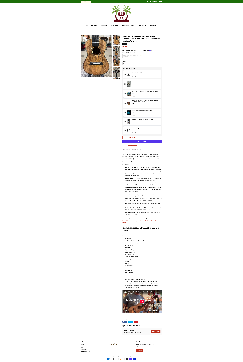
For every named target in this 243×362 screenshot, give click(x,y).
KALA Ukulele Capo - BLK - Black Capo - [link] (140, 128)
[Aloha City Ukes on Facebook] (109, 344)
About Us (133, 25)
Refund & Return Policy (85, 351)
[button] (116, 40)
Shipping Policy (84, 349)
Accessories (125, 25)
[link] (129, 74)
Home (87, 25)
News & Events (143, 25)
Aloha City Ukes (121, 356)
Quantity (124, 61)
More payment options (132, 145)
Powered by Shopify (129, 356)
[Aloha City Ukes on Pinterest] (111, 344)
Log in (148, 1)
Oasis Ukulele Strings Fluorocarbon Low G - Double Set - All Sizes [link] (145, 91)
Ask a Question (156, 331)
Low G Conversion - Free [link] (137, 72)
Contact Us (83, 345)
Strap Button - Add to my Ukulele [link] (138, 80)
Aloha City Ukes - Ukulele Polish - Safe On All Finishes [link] (142, 119)
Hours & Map (153, 25)
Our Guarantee (136, 150)
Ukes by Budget (115, 25)
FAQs (82, 347)
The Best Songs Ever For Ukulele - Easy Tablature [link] (142, 110)
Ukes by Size (104, 25)
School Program (116, 28)
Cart (161, 1)
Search (82, 344)
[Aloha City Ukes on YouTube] (116, 344)
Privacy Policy (84, 353)
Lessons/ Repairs (127, 28)
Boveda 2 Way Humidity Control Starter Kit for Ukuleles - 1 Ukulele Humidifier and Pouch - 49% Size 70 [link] (145, 101)
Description (126, 150)
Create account (154, 1)
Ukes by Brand (94, 25)
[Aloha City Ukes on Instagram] (114, 344)
